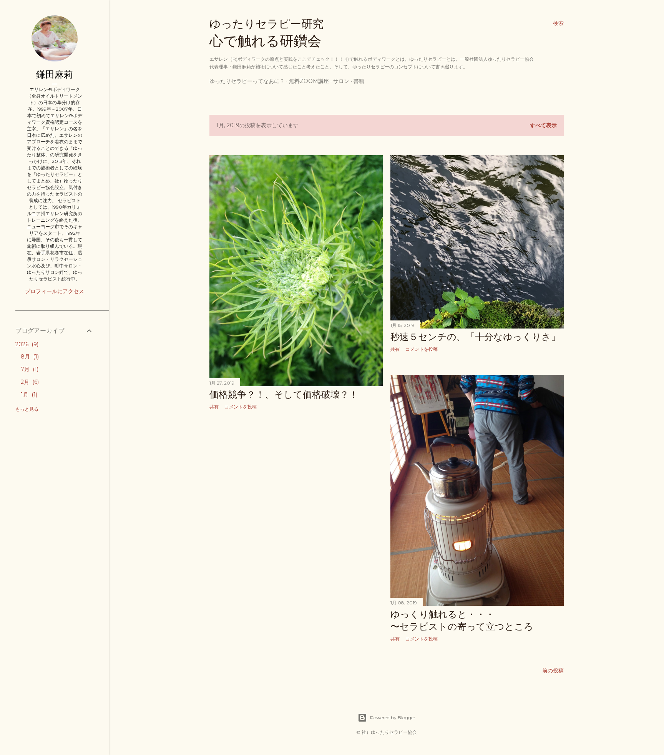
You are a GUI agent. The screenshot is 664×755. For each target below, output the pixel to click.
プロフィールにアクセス (54, 291)
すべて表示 (543, 125)
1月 (28, 394)
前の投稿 (553, 670)
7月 (29, 369)
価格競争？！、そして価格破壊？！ (283, 394)
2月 (29, 381)
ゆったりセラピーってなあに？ (247, 81)
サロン (341, 81)
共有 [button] (214, 407)
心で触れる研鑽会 (266, 33)
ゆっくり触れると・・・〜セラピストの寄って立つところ (461, 620)
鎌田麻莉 (54, 74)
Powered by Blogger (392, 717)
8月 (29, 356)
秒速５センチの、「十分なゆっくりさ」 (475, 337)
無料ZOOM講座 (309, 81)
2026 (26, 344)
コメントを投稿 (240, 407)
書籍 (359, 81)
